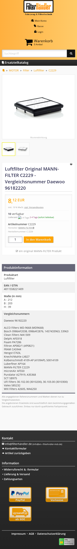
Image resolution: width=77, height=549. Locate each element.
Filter (26, 70)
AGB (31, 533)
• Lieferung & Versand (16, 474)
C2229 (52, 70)
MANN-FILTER (25, 227)
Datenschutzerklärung (51, 533)
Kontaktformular (15, 448)
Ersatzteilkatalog (16, 62)
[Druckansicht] (71, 164)
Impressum (18, 533)
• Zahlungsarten (12, 479)
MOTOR (14, 70)
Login (40, 31)
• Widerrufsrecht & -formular (20, 469)
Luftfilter (39, 70)
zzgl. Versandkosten (34, 207)
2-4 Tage (34, 217)
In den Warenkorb (38, 239)
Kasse (40, 26)
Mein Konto (40, 20)
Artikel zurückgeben (17, 453)
